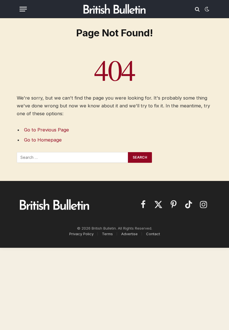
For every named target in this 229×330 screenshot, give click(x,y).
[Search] (197, 9)
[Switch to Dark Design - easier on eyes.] (206, 9)
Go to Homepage (43, 140)
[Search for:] (72, 157)
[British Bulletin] (114, 9)
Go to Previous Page (46, 130)
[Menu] (23, 9)
